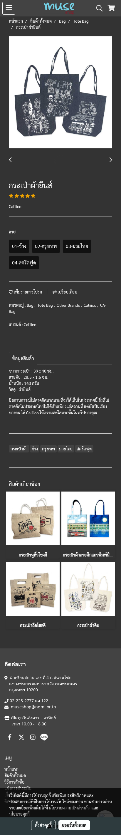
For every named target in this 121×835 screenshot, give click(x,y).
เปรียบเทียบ (67, 291)
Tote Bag (45, 305)
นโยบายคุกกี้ (19, 813)
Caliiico (90, 305)
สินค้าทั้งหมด (15, 775)
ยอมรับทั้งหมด (74, 825)
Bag (30, 305)
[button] (97, 8)
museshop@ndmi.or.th (33, 707)
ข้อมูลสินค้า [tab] (23, 358)
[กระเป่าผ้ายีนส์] (60, 92)
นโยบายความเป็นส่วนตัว (69, 807)
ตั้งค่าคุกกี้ (43, 825)
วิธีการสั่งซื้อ (14, 781)
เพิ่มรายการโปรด (27, 291)
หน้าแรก (11, 769)
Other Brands (69, 305)
